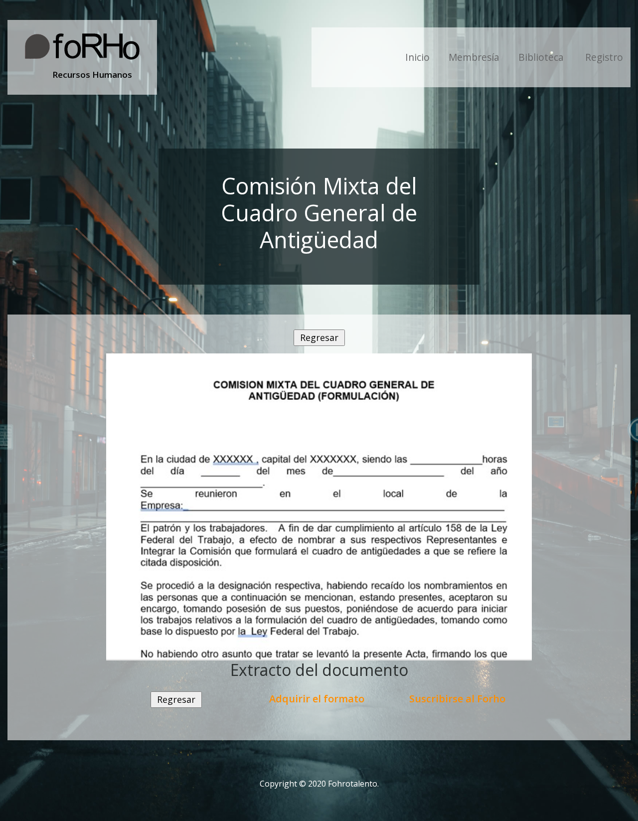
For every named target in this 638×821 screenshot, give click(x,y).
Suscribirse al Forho (457, 698)
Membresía (474, 57)
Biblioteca (542, 57)
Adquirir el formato (316, 698)
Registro (604, 57)
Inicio (417, 57)
